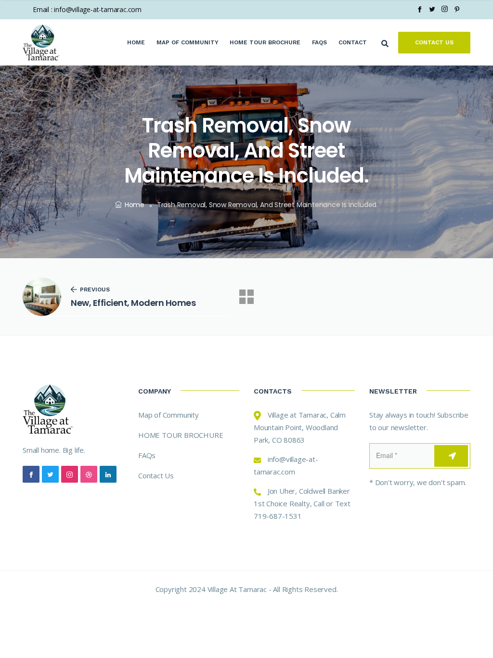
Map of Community (187, 42)
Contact (352, 42)
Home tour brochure (265, 42)
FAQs (319, 42)
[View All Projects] (246, 297)
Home (136, 42)
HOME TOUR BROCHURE (180, 435)
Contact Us (434, 42)
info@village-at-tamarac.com (98, 9)
